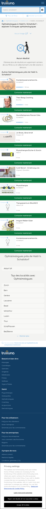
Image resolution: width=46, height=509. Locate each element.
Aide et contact (7, 454)
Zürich (6, 285)
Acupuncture (6, 405)
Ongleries (5, 372)
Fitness (4, 378)
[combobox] (21, 9)
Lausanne (8, 301)
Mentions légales (7, 457)
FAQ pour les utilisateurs (10, 421)
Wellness (5, 381)
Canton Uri (24, 21)
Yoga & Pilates (7, 384)
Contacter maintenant (23, 92)
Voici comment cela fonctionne (13, 439)
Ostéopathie (6, 396)
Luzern (6, 316)
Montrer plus (24, 336)
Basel (6, 306)
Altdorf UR (8, 268)
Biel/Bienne (8, 331)
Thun (6, 321)
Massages (5, 362)
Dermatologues (7, 408)
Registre (4, 443)
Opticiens (5, 369)
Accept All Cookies (23, 505)
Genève (7, 295)
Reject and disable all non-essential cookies (23, 499)
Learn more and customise (23, 493)
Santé (4, 389)
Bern (5, 290)
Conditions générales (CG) (11, 461)
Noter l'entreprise (8, 425)
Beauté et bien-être (10, 359)
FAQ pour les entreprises (10, 436)
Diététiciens (6, 375)
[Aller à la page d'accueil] (9, 3)
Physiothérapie (7, 393)
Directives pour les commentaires (13, 428)
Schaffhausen (9, 326)
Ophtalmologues (12, 21)
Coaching (5, 402)
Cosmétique (6, 365)
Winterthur (8, 311)
